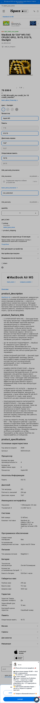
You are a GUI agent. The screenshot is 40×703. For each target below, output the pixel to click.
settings (11, 693)
